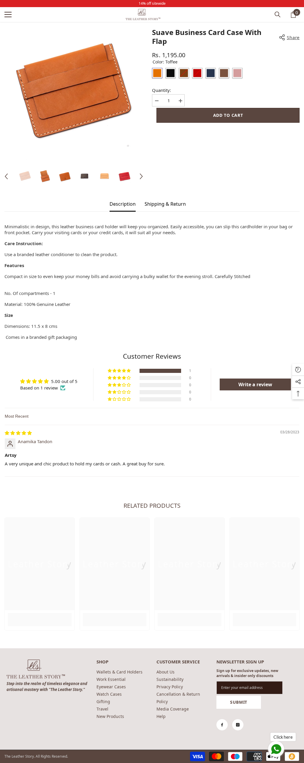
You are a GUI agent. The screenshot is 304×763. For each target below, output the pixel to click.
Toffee (157, 73)
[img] (18, 433)
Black (170, 73)
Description (123, 204)
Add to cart (228, 115)
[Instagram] (237, 724)
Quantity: (161, 90)
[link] (40, 616)
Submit (238, 702)
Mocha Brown (224, 73)
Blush (237, 73)
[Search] (277, 14)
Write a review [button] (255, 384)
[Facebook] (222, 724)
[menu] (8, 14)
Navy (210, 73)
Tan (184, 73)
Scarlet (197, 73)
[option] (73, 94)
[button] (6, 176)
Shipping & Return (165, 204)
